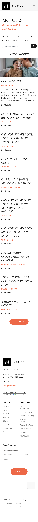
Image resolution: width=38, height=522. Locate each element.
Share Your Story (27, 416)
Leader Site (8, 428)
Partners (7, 417)
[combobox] (16, 46)
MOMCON (24, 436)
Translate (20, 395)
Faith (5, 36)
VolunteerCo (25, 429)
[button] (34, 6)
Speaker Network (24, 420)
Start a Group (26, 412)
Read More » (7, 105)
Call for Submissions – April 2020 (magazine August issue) (17, 232)
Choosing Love (12, 81)
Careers (6, 424)
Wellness (30, 41)
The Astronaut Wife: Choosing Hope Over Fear (16, 280)
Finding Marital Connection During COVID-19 (15, 256)
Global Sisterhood (25, 407)
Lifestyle (31, 36)
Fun (17, 36)
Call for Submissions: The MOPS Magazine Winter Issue (17, 138)
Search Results (19, 54)
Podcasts (7, 410)
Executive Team (27, 425)
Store (5, 421)
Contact (6, 406)
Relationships (10, 41)
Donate (23, 432)
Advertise (7, 414)
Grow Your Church (7, 433)
